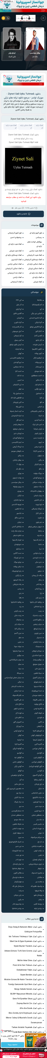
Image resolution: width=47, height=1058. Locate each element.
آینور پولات (38, 353)
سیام (20, 664)
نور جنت (19, 855)
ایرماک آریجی (17, 446)
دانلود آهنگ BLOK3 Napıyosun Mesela (26, 994)
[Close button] (45, 1050)
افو (41, 402)
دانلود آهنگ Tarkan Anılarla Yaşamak (27, 1027)
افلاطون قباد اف (16, 398)
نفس (40, 855)
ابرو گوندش (17, 362)
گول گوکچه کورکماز (35, 766)
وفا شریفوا (38, 890)
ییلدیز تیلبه (38, 908)
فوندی (39, 717)
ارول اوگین (38, 389)
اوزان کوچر (38, 433)
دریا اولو (19, 549)
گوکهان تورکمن (37, 762)
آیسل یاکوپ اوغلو (16, 344)
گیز (20, 779)
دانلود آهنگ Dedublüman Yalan (29, 970)
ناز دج (40, 842)
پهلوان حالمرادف (36, 491)
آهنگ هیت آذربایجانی (34, 255)
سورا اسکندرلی (37, 655)
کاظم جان (18, 717)
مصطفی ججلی (37, 815)
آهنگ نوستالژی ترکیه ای (13, 255)
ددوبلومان (18, 544)
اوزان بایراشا (38, 429)
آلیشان (19, 318)
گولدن (39, 771)
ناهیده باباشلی (37, 846)
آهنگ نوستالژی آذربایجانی (33, 259)
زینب (40, 611)
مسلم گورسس (16, 811)
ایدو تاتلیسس (17, 442)
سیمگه (19, 673)
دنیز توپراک (18, 557)
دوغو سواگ (18, 562)
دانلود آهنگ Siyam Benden (31, 975)
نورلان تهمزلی (37, 859)
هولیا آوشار (18, 882)
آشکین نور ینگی (36, 313)
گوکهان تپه (18, 757)
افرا (41, 398)
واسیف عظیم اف (36, 886)
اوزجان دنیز (18, 433)
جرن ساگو (18, 518)
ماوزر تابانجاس (36, 793)
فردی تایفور (18, 708)
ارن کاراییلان (17, 384)
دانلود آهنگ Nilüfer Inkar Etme (29, 960)
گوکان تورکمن (37, 748)
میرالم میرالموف (36, 837)
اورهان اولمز (17, 424)
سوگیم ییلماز (37, 660)
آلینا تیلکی (38, 322)
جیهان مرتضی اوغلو (35, 526)
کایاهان (39, 726)
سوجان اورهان (37, 651)
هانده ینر (39, 882)
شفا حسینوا (38, 686)
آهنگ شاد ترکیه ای (35, 273)
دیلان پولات (17, 566)
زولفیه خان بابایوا (36, 602)
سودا (12, 55)
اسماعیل (39, 393)
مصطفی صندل (16, 815)
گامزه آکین (38, 744)
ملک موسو (18, 819)
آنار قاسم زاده (17, 327)
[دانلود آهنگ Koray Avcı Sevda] (12, 38)
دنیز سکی (38, 562)
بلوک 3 (19, 464)
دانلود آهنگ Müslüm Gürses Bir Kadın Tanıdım (23, 979)
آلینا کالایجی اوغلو (36, 327)
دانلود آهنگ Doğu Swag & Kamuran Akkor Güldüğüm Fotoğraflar (25, 929)
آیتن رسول (18, 340)
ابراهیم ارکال (37, 358)
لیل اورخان (38, 784)
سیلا (20, 668)
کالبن (40, 722)
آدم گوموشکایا (37, 304)
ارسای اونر (38, 384)
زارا (41, 593)
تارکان (19, 495)
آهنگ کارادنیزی (16, 259)
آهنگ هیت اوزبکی (15, 251)
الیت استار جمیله (16, 411)
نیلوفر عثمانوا (17, 868)
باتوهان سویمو (16, 451)
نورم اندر (19, 859)
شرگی (20, 682)
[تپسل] (1, 1)
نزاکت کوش (38, 851)
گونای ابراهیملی (16, 775)
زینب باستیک (37, 615)
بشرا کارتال (38, 464)
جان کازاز (39, 513)
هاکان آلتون (18, 873)
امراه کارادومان (16, 415)
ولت (20, 890)
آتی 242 (19, 300)
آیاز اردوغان (18, 335)
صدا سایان (18, 691)
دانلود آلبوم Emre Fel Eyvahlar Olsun (27, 998)
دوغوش (39, 566)
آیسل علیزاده (37, 344)
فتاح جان (18, 704)
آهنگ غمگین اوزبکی (35, 268)
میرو (20, 837)
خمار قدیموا (37, 540)
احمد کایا (18, 371)
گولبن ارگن (18, 766)
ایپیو (40, 442)
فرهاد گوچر (38, 713)
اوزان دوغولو (17, 429)
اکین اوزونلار (17, 402)
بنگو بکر (19, 469)
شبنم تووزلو (38, 682)
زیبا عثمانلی (38, 606)
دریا (40, 549)
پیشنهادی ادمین (16, 237)
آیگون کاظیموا (37, 349)
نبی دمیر (18, 846)
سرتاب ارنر (18, 624)
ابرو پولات (38, 362)
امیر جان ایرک (37, 424)
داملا (40, 544)
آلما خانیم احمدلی (35, 318)
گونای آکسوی (37, 775)
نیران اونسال (17, 864)
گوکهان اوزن (38, 757)
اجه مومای (38, 371)
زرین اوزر (39, 597)
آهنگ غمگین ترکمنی (15, 264)
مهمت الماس (17, 828)
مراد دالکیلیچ (37, 797)
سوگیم (19, 655)
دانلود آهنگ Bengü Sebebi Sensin (28, 989)
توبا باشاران (18, 500)
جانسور (19, 513)
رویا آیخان (38, 589)
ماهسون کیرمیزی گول (14, 788)
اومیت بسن (37, 438)
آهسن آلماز (38, 335)
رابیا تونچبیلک (17, 571)
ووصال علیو (38, 895)
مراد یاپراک (18, 802)
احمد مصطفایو (36, 375)
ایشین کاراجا (37, 451)
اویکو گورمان (17, 438)
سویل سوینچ (37, 664)
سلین (20, 642)
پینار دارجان (38, 495)
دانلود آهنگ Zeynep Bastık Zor (29, 1003)
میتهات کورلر (17, 833)
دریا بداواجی (37, 553)
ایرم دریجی (38, 446)
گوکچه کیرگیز (17, 748)
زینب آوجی (18, 611)
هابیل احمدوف (36, 873)
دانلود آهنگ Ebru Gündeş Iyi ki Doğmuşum (25, 1013)
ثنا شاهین (18, 509)
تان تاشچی (38, 500)
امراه (40, 415)
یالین (20, 899)
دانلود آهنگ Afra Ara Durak (31, 1008)
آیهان (20, 353)
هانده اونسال (17, 877)
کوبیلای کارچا (37, 731)
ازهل (20, 389)
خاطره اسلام (17, 535)
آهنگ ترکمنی (17, 277)
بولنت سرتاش (37, 482)
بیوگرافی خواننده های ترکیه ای (34, 244)
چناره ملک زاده (16, 531)
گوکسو (19, 753)
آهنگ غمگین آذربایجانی (13, 268)
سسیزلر (39, 637)
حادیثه (39, 535)
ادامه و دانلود (22, 214)
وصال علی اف (17, 886)
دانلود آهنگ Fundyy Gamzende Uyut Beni (25, 984)
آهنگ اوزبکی (37, 282)
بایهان (40, 455)
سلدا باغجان (37, 642)
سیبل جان (38, 668)
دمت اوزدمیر (37, 557)
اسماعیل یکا (17, 393)
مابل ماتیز (18, 784)
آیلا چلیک (18, 349)
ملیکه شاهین (17, 824)
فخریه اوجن (38, 708)
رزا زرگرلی (18, 575)
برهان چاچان (17, 460)
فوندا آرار (19, 713)
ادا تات (19, 375)
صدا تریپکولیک (36, 691)
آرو (41, 309)
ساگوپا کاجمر (37, 620)
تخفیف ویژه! (12, 1044)
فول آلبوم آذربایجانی (15, 233)
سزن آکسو (18, 633)
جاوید (40, 518)
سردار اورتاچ (38, 629)
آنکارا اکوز (38, 331)
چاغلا (40, 531)
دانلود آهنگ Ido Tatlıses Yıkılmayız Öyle (25, 936)
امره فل (19, 420)
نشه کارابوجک (17, 851)
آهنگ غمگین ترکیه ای (34, 264)
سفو (20, 637)
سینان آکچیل (37, 677)
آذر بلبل (19, 304)
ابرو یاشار (39, 367)
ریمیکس (39, 237)
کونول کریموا (37, 740)
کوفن (20, 735)
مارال (40, 788)
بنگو (40, 469)
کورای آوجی (18, 731)
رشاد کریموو (17, 580)
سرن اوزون (38, 633)
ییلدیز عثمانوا (17, 908)
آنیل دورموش (17, 331)
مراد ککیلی (18, 797)
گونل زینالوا (38, 779)
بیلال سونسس (16, 482)
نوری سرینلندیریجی (35, 864)
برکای (20, 455)
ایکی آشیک (35, 55)
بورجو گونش (37, 478)
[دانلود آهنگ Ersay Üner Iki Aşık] (35, 38)
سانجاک (19, 620)
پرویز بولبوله (17, 486)
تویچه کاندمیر (17, 504)
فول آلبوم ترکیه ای (36, 233)
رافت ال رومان (37, 575)
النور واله (19, 407)
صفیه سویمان (37, 695)
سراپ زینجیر (37, 624)
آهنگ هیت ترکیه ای (15, 244)
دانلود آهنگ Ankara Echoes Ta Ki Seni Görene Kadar (23, 953)
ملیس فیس (37, 824)
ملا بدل (39, 819)
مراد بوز (19, 793)
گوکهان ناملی (17, 762)
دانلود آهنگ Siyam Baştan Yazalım (28, 946)
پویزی (19, 491)
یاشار (40, 899)
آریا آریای (19, 309)
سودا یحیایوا (17, 651)
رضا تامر (39, 584)
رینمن (19, 589)
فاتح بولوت (38, 704)
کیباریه (19, 740)
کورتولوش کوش (36, 735)
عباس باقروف (37, 700)
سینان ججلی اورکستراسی (13, 677)
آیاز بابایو (39, 340)
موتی (40, 833)
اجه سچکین (17, 367)
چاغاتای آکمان (17, 526)
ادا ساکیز (39, 380)
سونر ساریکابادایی (15, 660)
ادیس (19, 380)
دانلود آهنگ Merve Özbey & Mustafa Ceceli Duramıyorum (24, 1020)
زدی (20, 593)
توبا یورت (39, 504)
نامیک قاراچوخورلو (15, 842)
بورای (20, 473)
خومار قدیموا (17, 540)
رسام (40, 580)
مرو (20, 806)
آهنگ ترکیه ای (37, 277)
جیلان (19, 522)
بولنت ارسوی (17, 478)
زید (20, 606)
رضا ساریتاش (17, 584)
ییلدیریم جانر (17, 904)
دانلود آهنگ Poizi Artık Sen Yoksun (27, 965)
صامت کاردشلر (16, 686)
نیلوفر (40, 868)
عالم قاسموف (17, 695)
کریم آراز (19, 726)
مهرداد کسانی (37, 828)
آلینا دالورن (18, 322)
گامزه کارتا (18, 744)
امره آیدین (38, 420)
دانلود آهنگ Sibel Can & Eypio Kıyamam (26, 941)
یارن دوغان (18, 895)
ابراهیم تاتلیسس (16, 358)
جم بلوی (39, 522)
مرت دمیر (38, 806)
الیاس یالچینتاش (36, 411)
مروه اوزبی (38, 811)
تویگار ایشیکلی (37, 509)
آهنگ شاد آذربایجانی (15, 273)
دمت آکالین (17, 553)
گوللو (20, 771)
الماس (39, 407)
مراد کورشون (37, 802)
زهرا (20, 597)
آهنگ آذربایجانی (16, 282)
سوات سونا (18, 646)
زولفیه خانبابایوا (16, 602)
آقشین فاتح (17, 313)
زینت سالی (18, 615)
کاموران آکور (17, 722)
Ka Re (39, 300)
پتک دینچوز (38, 486)
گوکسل (39, 753)
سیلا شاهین (38, 673)
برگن (40, 460)
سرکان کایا (18, 629)
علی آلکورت (18, 700)
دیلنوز (40, 571)
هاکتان (39, 877)
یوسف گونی (38, 904)
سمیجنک (38, 646)
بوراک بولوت (37, 473)
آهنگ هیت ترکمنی (35, 251)
